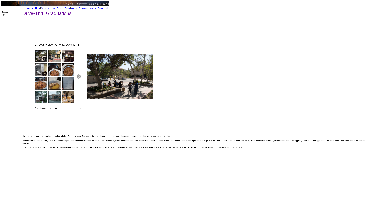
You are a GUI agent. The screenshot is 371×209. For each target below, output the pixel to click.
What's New (46, 8)
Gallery (74, 8)
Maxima (93, 8)
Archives (36, 8)
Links (107, 8)
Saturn (100, 8)
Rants (67, 8)
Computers (83, 8)
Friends (60, 8)
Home (28, 8)
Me (54, 8)
